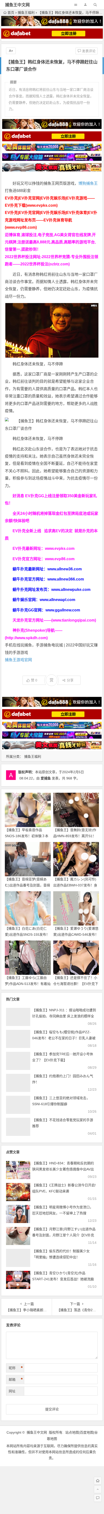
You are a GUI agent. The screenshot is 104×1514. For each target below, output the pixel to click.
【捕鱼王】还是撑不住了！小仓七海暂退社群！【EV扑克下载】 (75, 984)
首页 (10, 12)
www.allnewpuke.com (70, 589)
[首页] (98, 1481)
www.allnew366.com (65, 579)
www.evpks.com (59, 548)
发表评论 (88, 51)
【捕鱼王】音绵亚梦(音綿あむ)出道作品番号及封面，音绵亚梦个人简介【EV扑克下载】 (27, 885)
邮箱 (16, 1379)
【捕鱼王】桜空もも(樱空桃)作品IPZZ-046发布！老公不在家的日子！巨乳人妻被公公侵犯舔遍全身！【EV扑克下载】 (64, 1038)
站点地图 (72, 1432)
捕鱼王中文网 (17, 5)
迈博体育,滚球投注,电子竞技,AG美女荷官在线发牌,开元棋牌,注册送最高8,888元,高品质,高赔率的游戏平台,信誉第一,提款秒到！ (50, 242)
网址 (12, 1391)
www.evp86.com (59, 559)
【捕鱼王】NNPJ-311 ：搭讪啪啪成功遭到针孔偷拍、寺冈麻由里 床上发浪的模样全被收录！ (64, 1016)
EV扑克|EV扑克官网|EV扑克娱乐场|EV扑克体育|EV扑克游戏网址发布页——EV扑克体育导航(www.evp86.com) (51, 220)
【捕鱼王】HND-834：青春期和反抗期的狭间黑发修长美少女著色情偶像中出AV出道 (63, 1169)
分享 (70, 680)
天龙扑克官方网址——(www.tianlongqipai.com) (54, 620)
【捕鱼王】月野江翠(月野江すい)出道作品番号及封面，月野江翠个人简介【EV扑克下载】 (64, 1235)
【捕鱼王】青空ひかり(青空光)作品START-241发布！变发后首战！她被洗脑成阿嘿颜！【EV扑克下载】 (63, 1279)
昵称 (16, 1368)
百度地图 (86, 1432)
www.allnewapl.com (57, 600)
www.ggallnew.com (62, 610)
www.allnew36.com (64, 569)
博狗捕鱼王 (88, 183)
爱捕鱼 (46, 778)
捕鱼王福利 (26, 12)
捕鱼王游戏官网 (18, 660)
